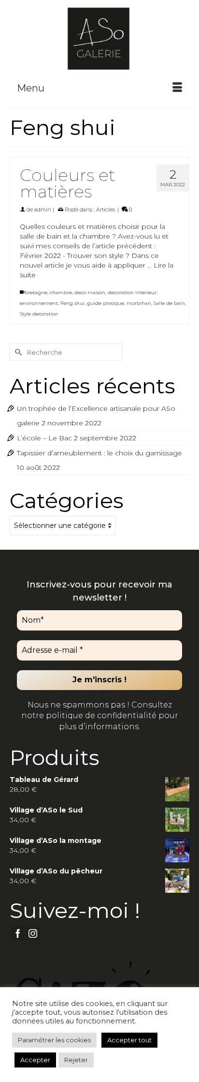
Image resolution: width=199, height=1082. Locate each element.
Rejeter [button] (76, 1060)
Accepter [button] (35, 1060)
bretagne (36, 292)
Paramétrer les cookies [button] (54, 1040)
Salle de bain (169, 303)
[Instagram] (33, 933)
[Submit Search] (17, 352)
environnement (39, 303)
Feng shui (72, 303)
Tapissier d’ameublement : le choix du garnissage (99, 453)
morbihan (139, 303)
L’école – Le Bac (44, 438)
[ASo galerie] (99, 37)
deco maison (89, 292)
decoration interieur (132, 292)
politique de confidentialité (100, 715)
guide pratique (105, 303)
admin (42, 209)
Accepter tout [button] (129, 1040)
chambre (61, 292)
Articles (105, 209)
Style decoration (39, 314)
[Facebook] (18, 933)
